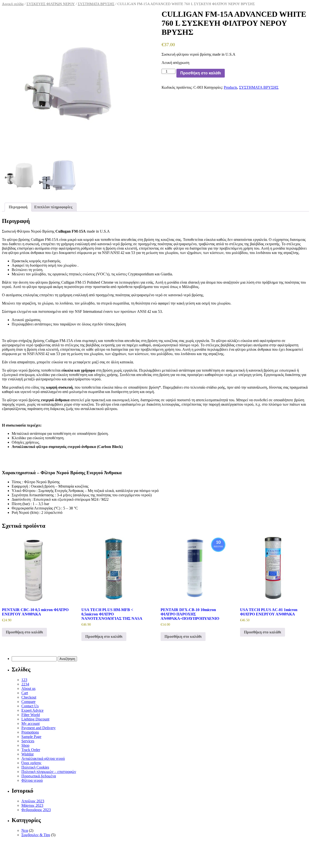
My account (30, 723)
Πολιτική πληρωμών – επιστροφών (48, 772)
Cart (24, 693)
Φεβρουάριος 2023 (36, 810)
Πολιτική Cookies (35, 767)
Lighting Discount (35, 719)
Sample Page (31, 737)
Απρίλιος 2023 (32, 801)
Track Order (30, 750)
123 (24, 680)
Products (230, 87)
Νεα (24, 830)
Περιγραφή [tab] (18, 207)
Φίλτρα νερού (32, 780)
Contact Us (30, 706)
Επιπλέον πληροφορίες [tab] (53, 207)
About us (28, 688)
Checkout (28, 697)
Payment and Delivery (38, 728)
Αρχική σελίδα (13, 4)
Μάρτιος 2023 (32, 805)
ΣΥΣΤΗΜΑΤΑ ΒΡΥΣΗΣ (96, 4)
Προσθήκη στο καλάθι (200, 73)
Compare (28, 702)
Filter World (30, 715)
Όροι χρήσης (31, 763)
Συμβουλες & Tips (35, 835)
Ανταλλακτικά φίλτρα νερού (43, 758)
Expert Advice (32, 710)
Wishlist (27, 754)
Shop (25, 745)
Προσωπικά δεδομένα (38, 776)
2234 (25, 684)
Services (27, 741)
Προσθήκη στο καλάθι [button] (24, 632)
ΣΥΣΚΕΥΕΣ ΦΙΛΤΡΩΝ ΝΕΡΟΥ (50, 4)
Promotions (30, 732)
